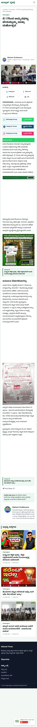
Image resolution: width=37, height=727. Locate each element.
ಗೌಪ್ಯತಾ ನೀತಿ (5, 679)
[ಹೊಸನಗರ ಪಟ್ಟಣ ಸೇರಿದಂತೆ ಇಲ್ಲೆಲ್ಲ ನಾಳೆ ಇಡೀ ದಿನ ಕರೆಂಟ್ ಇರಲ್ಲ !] (18, 577)
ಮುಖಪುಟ (5, 9)
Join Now (28, 120)
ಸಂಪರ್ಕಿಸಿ (4, 673)
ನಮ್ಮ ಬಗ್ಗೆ (4, 670)
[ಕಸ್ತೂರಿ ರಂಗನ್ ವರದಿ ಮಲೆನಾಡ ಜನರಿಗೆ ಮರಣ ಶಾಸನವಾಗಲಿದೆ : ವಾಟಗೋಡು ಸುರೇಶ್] (18, 611)
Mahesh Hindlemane (14, 58)
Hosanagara (12, 9)
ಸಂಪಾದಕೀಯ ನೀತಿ (6, 676)
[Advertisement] (18, 41)
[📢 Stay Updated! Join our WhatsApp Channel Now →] (18, 140)
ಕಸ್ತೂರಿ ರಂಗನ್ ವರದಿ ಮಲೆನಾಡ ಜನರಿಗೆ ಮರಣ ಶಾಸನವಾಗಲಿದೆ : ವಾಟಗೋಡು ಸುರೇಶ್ (18, 629)
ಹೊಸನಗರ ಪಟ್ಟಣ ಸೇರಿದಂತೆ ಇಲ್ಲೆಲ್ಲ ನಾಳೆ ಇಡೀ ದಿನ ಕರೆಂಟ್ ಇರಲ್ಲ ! (18, 593)
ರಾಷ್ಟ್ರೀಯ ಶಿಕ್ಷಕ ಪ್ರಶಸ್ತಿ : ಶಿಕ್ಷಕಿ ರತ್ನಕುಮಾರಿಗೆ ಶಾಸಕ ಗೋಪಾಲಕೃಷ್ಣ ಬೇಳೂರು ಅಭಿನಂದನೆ (16, 557)
